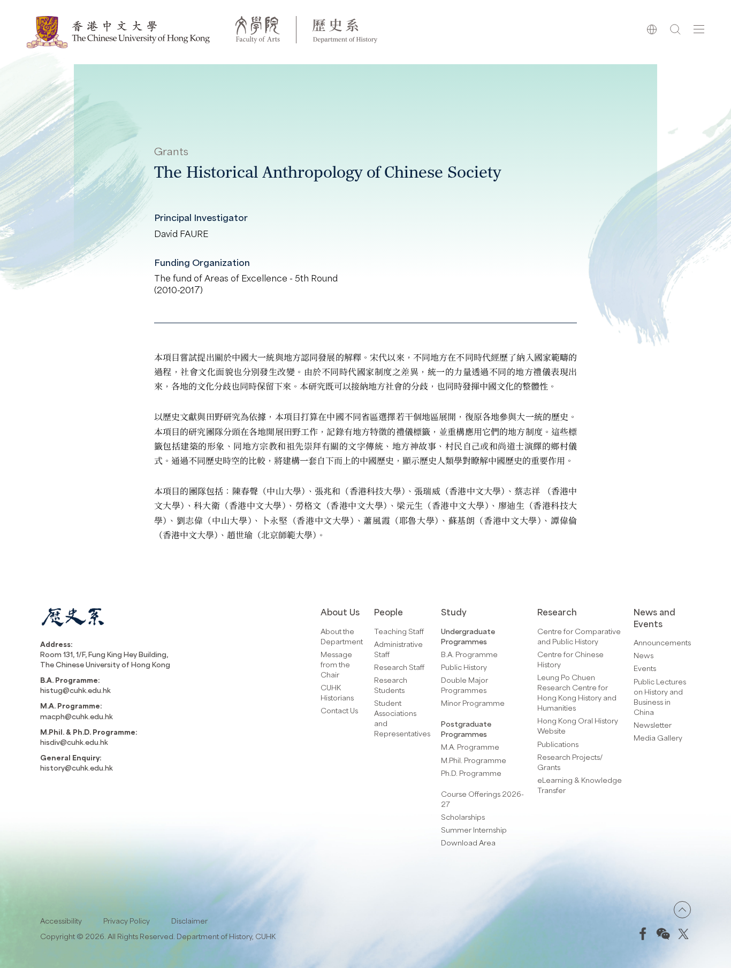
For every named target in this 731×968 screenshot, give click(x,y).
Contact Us (339, 710)
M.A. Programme (470, 746)
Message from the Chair (336, 664)
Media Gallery (658, 737)
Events (645, 668)
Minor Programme (473, 702)
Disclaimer (189, 920)
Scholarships (463, 816)
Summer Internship (474, 829)
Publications (557, 744)
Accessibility (61, 920)
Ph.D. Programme (471, 773)
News (643, 655)
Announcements (662, 642)
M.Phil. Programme (473, 760)
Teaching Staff (399, 631)
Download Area (468, 842)
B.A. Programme (469, 654)
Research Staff (399, 667)
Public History (464, 667)
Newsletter (653, 724)
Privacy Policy (126, 920)
